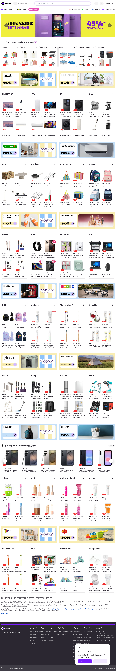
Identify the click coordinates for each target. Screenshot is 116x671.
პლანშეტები (87, 640)
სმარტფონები (64, 609)
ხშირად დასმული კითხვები (49, 631)
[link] (58, 25)
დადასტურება (85, 661)
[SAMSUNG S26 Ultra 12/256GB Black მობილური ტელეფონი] (29, 457)
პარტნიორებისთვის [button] (62, 628)
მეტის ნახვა (4, 613)
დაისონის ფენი (77, 643)
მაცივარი (86, 643)
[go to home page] (6, 3)
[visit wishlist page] (96, 3)
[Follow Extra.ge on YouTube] (105, 640)
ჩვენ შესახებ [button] (33, 628)
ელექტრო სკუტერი (78, 640)
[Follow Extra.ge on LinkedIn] (109, 640)
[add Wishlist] (17, 450)
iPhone (86, 634)
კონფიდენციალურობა (47, 640)
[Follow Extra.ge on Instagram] (101, 640)
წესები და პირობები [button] (47, 628)
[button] (22, 9)
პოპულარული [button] (88, 628)
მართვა (100, 661)
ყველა (111, 445)
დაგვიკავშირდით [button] (101, 628)
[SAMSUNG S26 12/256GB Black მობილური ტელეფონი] (67, 457)
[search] (36, 3)
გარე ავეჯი (76, 631)
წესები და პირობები (47, 637)
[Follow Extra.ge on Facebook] (97, 640)
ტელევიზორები (80, 609)
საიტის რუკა (33, 643)
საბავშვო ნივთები (90, 609)
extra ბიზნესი (33, 637)
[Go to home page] (7, 628)
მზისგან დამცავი (78, 634)
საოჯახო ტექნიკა (54, 609)
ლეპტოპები (71, 609)
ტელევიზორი (88, 631)
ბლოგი (32, 640)
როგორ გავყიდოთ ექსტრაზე (65, 631)
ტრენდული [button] (76, 628)
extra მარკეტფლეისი (35, 631)
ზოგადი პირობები (62, 634)
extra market (33, 634)
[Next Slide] (110, 25)
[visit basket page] (102, 3)
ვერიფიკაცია (45, 634)
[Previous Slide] (6, 25)
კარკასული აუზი (78, 637)
